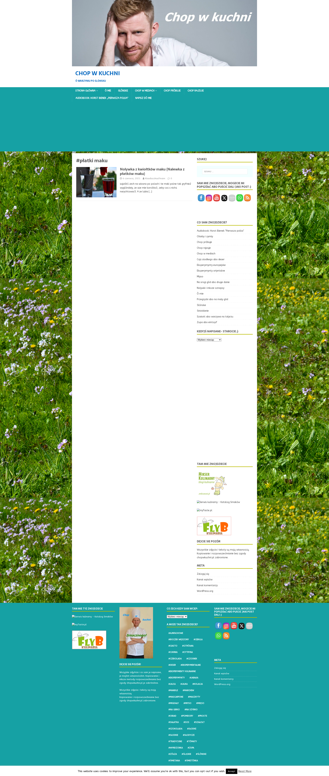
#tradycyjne (175, 741)
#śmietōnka (191, 760)
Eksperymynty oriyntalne (211, 270)
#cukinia (173, 652)
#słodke (191, 729)
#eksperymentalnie (191, 665)
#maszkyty (194, 697)
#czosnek (191, 658)
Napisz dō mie (143, 98)
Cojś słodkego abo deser (210, 259)
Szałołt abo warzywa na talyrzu (215, 316)
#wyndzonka (175, 748)
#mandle (173, 690)
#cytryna (187, 652)
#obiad (172, 716)
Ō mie (108, 90)
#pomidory (187, 716)
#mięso (200, 703)
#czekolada (175, 658)
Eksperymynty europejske (211, 265)
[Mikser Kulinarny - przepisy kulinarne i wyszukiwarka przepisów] (212, 494)
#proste (202, 716)
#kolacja (197, 684)
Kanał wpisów (204, 579)
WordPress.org (205, 591)
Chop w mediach (144, 90)
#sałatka (173, 722)
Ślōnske (123, 90)
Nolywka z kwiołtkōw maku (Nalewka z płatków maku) (152, 171)
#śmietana (174, 760)
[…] (150, 191)
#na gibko (174, 709)
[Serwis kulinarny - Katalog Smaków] (218, 502)
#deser (172, 665)
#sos (186, 722)
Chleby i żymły (205, 236)
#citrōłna (187, 646)
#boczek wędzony (178, 639)
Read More (245, 771)
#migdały (173, 703)
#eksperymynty (176, 677)
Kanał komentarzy (207, 585)
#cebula (198, 639)
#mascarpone (175, 697)
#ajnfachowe (175, 633)
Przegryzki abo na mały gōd (212, 299)
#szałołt (199, 722)
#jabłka (194, 677)
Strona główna (85, 90)
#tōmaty (192, 741)
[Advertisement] (164, 127)
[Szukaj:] (225, 171)
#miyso (187, 703)
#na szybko (191, 709)
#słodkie (173, 735)
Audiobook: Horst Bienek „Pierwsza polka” (102, 98)
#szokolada (175, 729)
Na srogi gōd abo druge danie (213, 282)
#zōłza (172, 754)
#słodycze (188, 735)
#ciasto (172, 646)
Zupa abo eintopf (207, 322)
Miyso (200, 276)
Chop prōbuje (172, 90)
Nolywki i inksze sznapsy (210, 288)
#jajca (172, 684)
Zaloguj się (203, 573)
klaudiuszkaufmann (155, 178)
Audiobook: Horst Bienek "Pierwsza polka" (220, 230)
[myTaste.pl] (204, 510)
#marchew (188, 690)
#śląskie (186, 754)
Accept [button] (231, 771)
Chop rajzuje (196, 90)
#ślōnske (201, 754)
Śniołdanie (203, 310)
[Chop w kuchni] (164, 64)
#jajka (184, 684)
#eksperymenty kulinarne (182, 671)
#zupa (191, 748)
